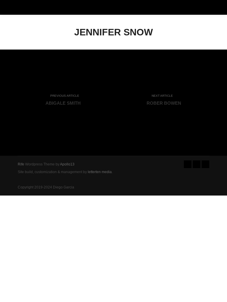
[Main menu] (210, 7)
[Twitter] (205, 164)
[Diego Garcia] (15, 7)
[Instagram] (196, 164)
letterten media (100, 172)
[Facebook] (188, 164)
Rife (21, 164)
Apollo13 (67, 164)
